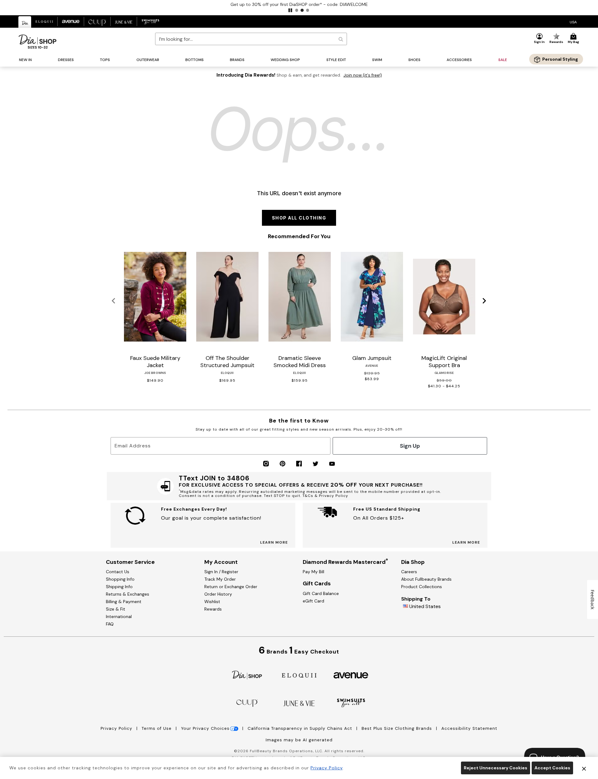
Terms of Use (157, 728)
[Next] (484, 301)
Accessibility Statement (469, 728)
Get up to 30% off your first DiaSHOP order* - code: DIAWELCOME (299, 4)
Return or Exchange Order (230, 586)
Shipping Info (119, 586)
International (119, 616)
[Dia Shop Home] (37, 41)
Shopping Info (120, 579)
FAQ (110, 624)
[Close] (584, 768)
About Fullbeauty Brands (426, 579)
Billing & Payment (123, 601)
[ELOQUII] (299, 674)
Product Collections (421, 586)
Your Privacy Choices (205, 728)
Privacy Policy (117, 728)
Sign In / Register (221, 571)
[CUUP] (247, 702)
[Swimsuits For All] (351, 702)
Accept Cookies (552, 768)
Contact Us (117, 571)
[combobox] (251, 39)
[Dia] (247, 674)
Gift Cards (317, 583)
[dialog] (573, 21)
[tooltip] (25, 22)
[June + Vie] (299, 703)
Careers (409, 571)
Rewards (213, 609)
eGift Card (313, 601)
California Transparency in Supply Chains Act (301, 728)
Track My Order (220, 579)
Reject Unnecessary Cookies (495, 768)
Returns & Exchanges (127, 594)
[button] (290, 10)
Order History (218, 594)
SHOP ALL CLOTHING (299, 217)
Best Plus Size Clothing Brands (398, 728)
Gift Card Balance (321, 593)
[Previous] (113, 301)
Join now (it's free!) (363, 75)
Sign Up (410, 446)
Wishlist (212, 601)
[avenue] (351, 675)
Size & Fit (115, 609)
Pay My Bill (313, 571)
